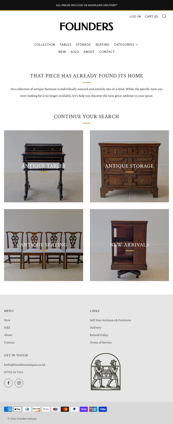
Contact (107, 52)
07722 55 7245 (13, 372)
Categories (124, 44)
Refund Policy (99, 335)
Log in (135, 16)
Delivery (95, 327)
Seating (102, 44)
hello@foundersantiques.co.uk (24, 364)
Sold (75, 52)
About (89, 52)
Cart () (151, 16)
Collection (44, 44)
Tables (65, 44)
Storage (83, 44)
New (62, 52)
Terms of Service (101, 342)
